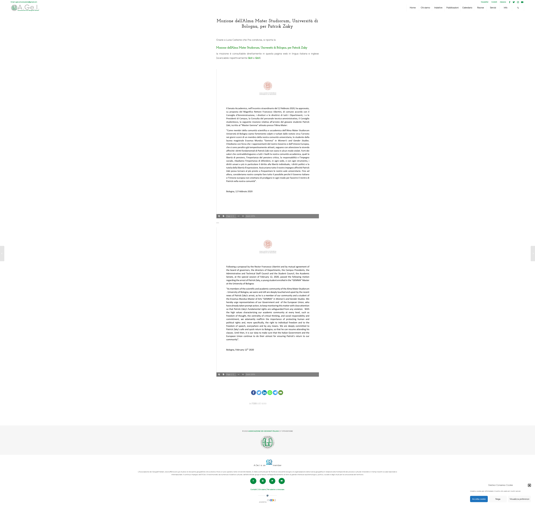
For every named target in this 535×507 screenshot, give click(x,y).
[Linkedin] (264, 390)
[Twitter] (258, 390)
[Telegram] (275, 390)
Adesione (503, 2)
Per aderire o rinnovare (275, 489)
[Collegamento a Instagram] (518, 2)
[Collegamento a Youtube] (522, 2)
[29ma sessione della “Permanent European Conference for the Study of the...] (2, 253)
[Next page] (223, 216)
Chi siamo (262, 489)
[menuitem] (485, 2)
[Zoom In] (243, 216)
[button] (529, 485)
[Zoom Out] (238, 216)
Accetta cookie (479, 499)
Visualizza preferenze (519, 499)
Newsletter (484, 2)
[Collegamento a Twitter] (514, 2)
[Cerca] (518, 7)
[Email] (280, 390)
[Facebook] (253, 390)
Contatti (494, 2)
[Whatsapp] (269, 390)
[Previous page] (219, 216)
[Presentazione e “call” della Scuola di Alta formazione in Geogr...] (533, 253)
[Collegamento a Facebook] (510, 2)
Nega (497, 499)
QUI (250, 58)
